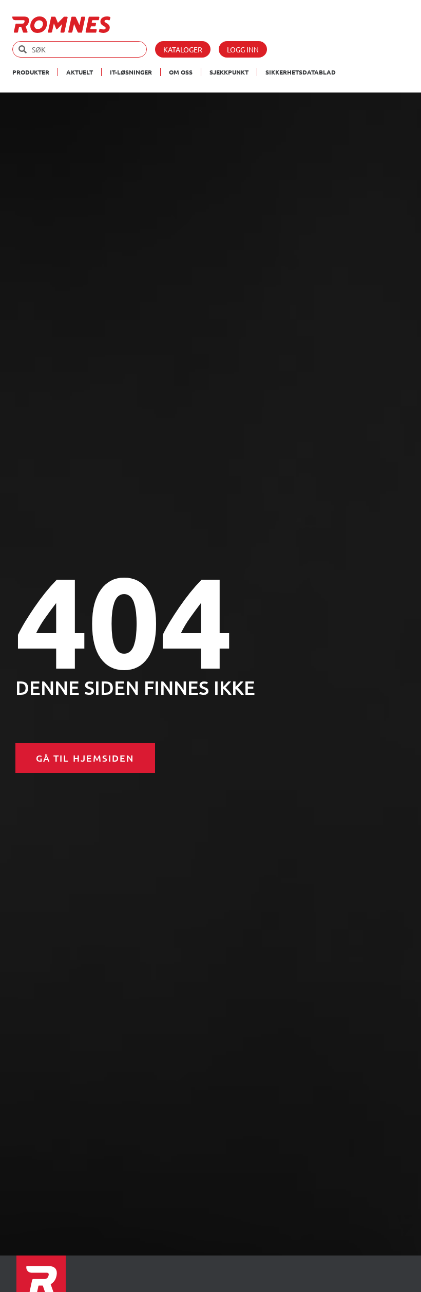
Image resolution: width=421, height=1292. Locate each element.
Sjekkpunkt (228, 72)
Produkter (30, 72)
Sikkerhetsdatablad (300, 72)
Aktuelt (79, 72)
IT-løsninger (131, 72)
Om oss (181, 72)
